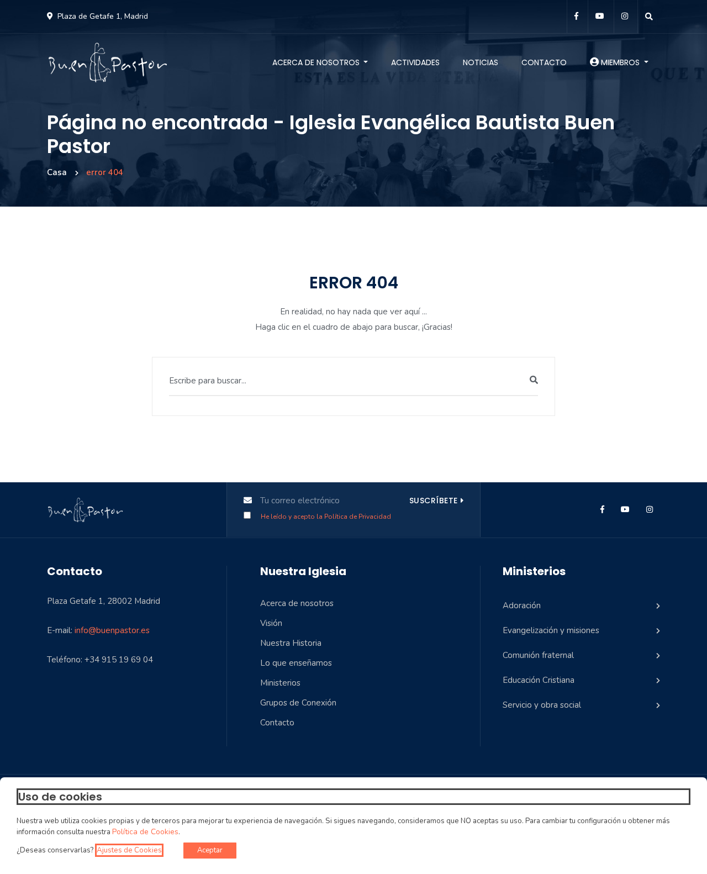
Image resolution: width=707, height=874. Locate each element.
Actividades (415, 62)
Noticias (480, 62)
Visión (271, 623)
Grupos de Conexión (298, 702)
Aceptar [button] (210, 850)
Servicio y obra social (542, 704)
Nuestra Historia (290, 643)
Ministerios (280, 682)
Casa (57, 172)
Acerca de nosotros (317, 62)
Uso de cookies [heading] (60, 796)
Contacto (544, 62)
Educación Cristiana (538, 680)
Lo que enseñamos (296, 662)
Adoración (522, 605)
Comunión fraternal (538, 655)
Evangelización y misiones (551, 630)
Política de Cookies (145, 832)
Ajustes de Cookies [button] (129, 850)
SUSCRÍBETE (433, 500)
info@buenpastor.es (112, 630)
